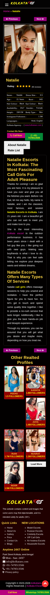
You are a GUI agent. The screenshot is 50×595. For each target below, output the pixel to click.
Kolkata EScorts (35, 586)
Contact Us (12, 541)
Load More (36, 464)
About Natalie (17, 145)
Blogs (9, 544)
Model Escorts (34, 528)
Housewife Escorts (36, 544)
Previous (13, 19)
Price (9, 537)
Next (39, 19)
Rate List (14, 150)
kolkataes (36, 583)
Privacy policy (12, 572)
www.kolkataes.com (33, 125)
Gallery (10, 534)
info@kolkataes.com (17, 561)
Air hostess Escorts (36, 541)
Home (6, 11)
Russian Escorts (35, 531)
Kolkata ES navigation (6, 4)
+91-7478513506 (14, 565)
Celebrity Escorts (35, 534)
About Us (11, 531)
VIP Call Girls (33, 537)
